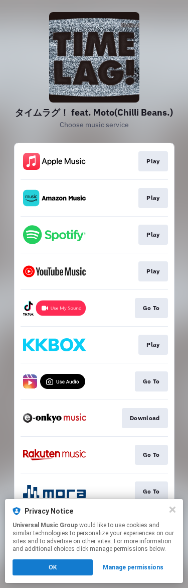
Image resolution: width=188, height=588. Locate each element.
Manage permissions (133, 567)
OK (53, 567)
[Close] (172, 510)
